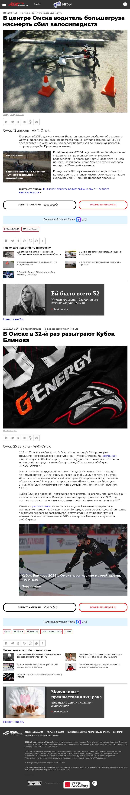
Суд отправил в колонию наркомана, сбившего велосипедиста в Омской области (39, 253)
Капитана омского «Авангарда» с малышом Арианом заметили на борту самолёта (100, 655)
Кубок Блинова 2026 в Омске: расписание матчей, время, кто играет (71, 577)
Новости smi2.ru (13, 319)
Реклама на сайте (34, 732)
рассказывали (41, 506)
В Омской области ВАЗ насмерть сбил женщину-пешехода (36, 273)
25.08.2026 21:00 (11, 329)
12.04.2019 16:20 (10, 13)
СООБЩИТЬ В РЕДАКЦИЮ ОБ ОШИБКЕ (42, 736)
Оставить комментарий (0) (103, 205)
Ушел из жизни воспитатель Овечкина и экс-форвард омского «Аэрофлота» (39, 655)
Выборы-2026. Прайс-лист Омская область (89, 732)
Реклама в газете (55, 732)
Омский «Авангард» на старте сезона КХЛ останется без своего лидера (99, 665)
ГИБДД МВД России (13, 114)
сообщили (110, 455)
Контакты (118, 732)
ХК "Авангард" (10, 430)
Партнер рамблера (52, 783)
